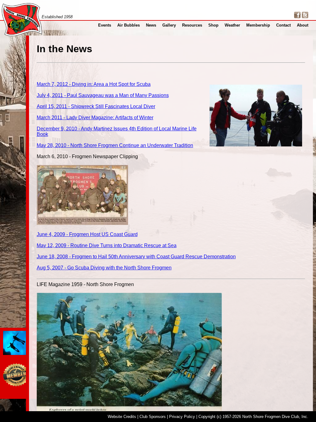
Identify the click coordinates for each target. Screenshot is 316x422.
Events (104, 25)
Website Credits (122, 416)
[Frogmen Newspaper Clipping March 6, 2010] (82, 223)
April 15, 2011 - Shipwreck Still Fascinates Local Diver (96, 106)
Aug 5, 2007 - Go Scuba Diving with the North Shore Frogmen (104, 267)
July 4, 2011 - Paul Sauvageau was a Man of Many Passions (103, 95)
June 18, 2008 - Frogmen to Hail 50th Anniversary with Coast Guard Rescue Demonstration (136, 256)
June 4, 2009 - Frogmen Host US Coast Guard (87, 234)
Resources (192, 25)
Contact (283, 25)
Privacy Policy (182, 416)
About (302, 25)
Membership (258, 25)
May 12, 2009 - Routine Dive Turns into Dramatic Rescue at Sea (107, 245)
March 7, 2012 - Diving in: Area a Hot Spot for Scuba (94, 84)
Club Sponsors (152, 416)
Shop (213, 25)
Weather (232, 25)
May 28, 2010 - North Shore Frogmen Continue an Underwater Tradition (115, 145)
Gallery (169, 25)
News (151, 25)
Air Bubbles (128, 25)
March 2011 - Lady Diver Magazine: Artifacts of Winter (95, 117)
